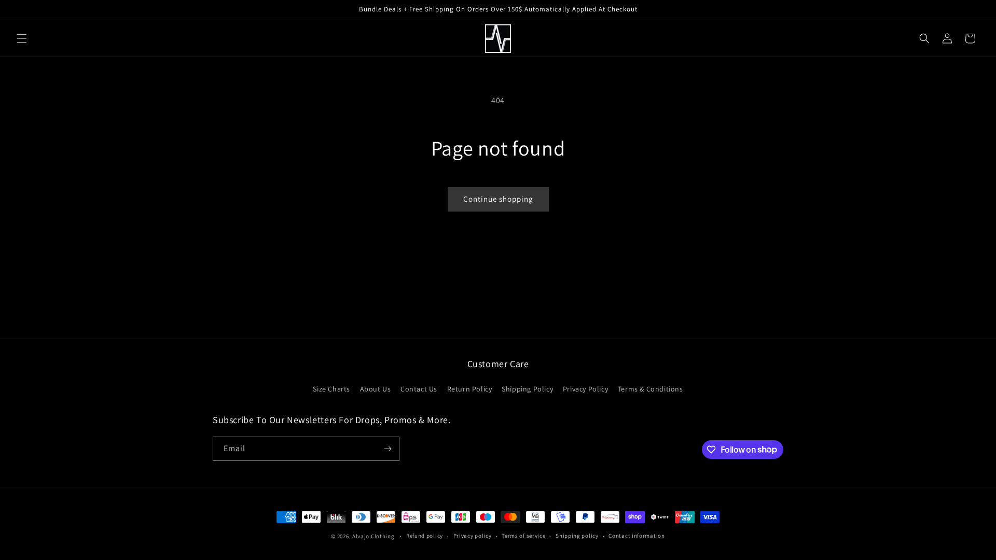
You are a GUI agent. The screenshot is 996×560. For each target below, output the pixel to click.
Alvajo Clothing (373, 536)
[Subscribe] (387, 449)
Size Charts (331, 389)
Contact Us (418, 389)
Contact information (636, 535)
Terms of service (523, 535)
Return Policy (469, 389)
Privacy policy (472, 535)
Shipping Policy (527, 389)
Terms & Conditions (650, 389)
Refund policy (424, 535)
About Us (375, 389)
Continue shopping (498, 199)
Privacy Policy (585, 389)
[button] (21, 38)
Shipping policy (577, 535)
